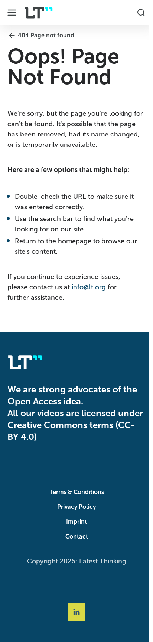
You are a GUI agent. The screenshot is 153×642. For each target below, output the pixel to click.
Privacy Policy (74, 506)
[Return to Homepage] (38, 13)
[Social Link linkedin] (75, 612)
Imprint (74, 521)
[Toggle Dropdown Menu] (12, 13)
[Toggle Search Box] (137, 13)
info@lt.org (89, 287)
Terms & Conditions (75, 492)
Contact (75, 536)
